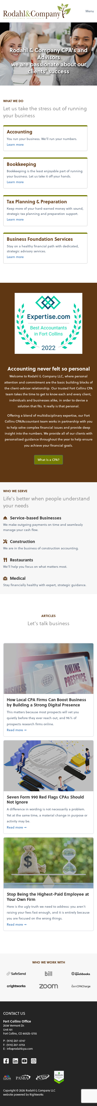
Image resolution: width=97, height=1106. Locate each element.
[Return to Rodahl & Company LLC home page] (37, 11)
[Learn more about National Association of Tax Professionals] (43, 1077)
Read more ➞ (48, 729)
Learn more (15, 144)
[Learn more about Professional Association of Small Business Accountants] (23, 1077)
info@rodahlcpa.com (20, 1049)
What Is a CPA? (49, 459)
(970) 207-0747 (16, 1041)
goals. (68, 445)
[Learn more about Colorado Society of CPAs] (7, 1077)
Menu (89, 11)
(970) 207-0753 (16, 1045)
